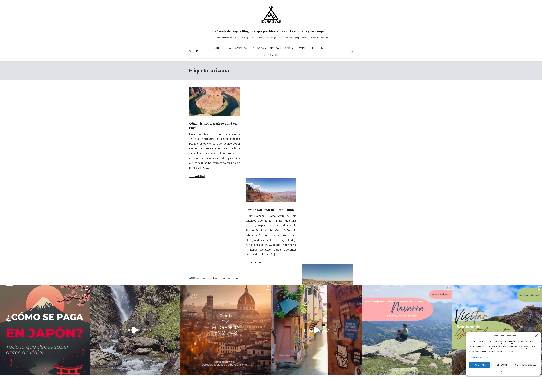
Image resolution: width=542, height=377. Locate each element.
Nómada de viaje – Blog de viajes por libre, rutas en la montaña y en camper (270, 31)
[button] (536, 335)
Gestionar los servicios (479, 357)
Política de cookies (502, 372)
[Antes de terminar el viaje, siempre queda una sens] (316, 330)
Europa (258, 48)
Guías (228, 48)
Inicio (218, 48)
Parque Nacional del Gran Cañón (270, 210)
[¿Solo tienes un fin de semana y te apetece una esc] (225, 330)
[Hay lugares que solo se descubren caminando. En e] (407, 330)
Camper (302, 48)
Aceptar (480, 365)
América (241, 48)
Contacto (271, 55)
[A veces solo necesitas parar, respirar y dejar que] (135, 330)
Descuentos (319, 48)
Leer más (200, 175)
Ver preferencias (525, 365)
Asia (288, 48)
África (274, 48)
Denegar (502, 365)
